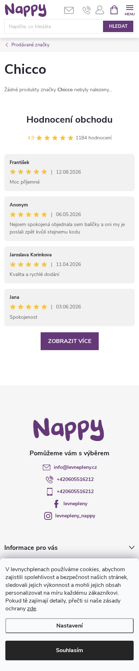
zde (31, 609)
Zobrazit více (69, 341)
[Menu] (129, 9)
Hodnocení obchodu (69, 119)
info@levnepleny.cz (75, 467)
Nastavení (69, 626)
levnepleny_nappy (75, 515)
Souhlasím (69, 650)
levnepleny (75, 503)
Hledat (118, 26)
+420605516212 (75, 479)
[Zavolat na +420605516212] (86, 10)
